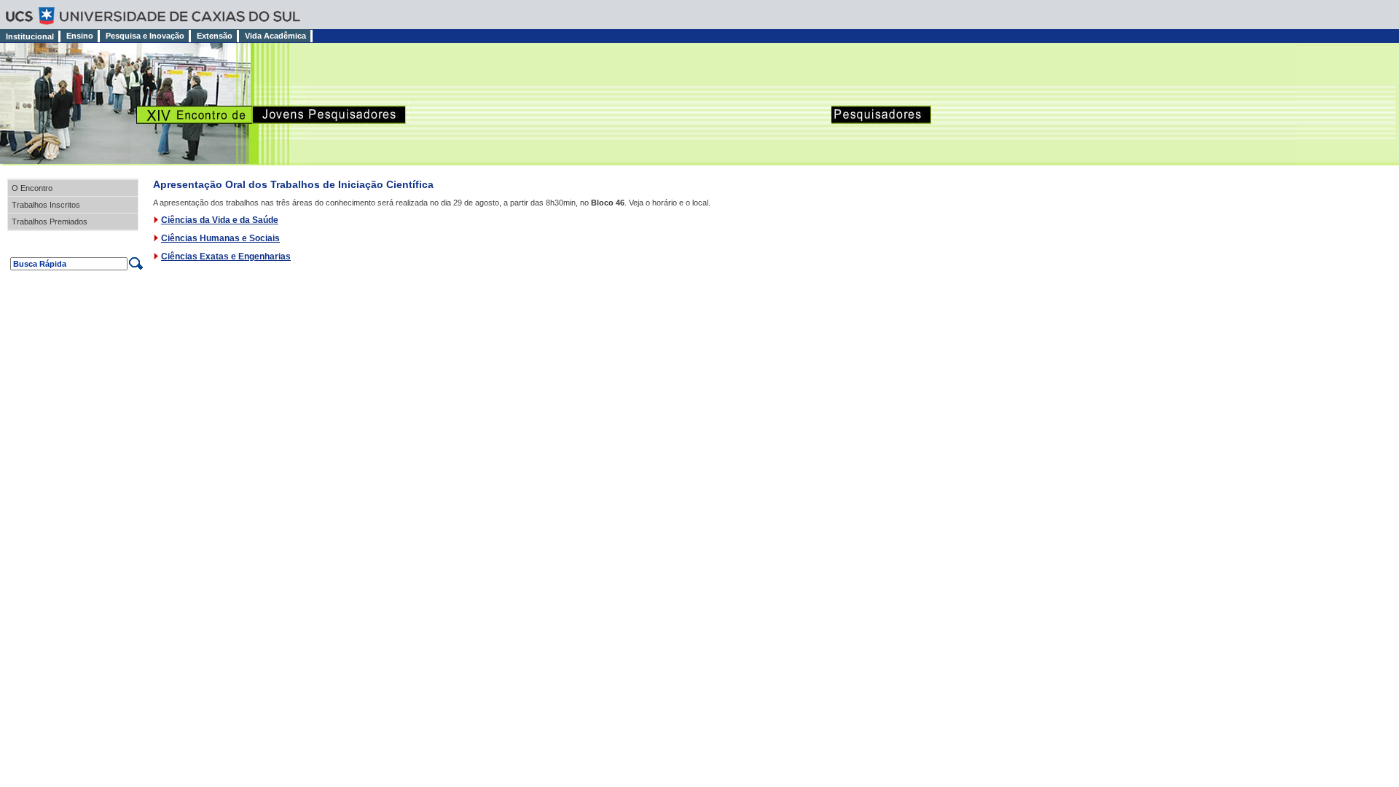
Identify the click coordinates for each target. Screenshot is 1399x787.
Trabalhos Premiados (49, 221)
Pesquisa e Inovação (145, 35)
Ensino (79, 35)
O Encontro (32, 188)
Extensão (214, 35)
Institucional (30, 36)
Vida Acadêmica (275, 35)
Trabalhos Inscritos (46, 204)
